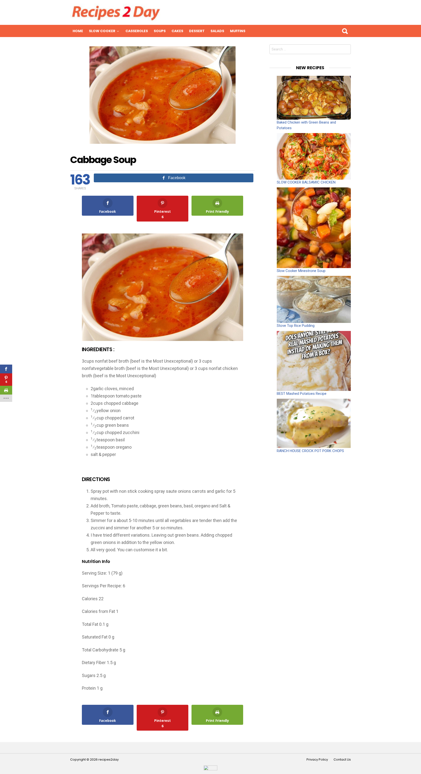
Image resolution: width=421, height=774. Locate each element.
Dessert (197, 31)
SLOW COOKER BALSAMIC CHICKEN (306, 182)
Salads (217, 31)
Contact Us (342, 760)
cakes (177, 31)
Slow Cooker (102, 31)
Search (344, 31)
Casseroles (136, 31)
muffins (237, 31)
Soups (160, 31)
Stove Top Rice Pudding (296, 325)
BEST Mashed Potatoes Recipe (301, 393)
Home (78, 31)
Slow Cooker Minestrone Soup (301, 271)
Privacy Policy (317, 760)
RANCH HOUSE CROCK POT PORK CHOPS (310, 451)
